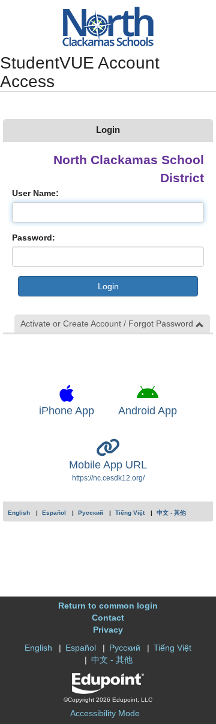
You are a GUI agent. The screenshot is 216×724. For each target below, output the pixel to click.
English (19, 512)
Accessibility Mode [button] (105, 713)
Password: (33, 237)
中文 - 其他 (171, 512)
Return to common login (108, 605)
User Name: (35, 193)
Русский (90, 512)
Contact (108, 617)
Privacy (108, 629)
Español (54, 512)
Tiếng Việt (130, 512)
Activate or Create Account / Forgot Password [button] (108, 323)
